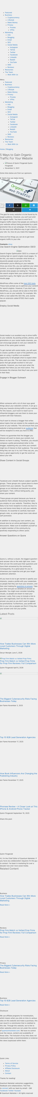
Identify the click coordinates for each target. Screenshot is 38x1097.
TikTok (12, 50)
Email (10, 40)
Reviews (11, 67)
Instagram (14, 47)
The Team (9, 72)
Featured (8, 13)
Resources (9, 70)
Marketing (9, 32)
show (10, 244)
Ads (9, 35)
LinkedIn (13, 57)
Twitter (12, 52)
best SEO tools (29, 283)
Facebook (14, 55)
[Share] (9, 205)
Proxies (13, 27)
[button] (19, 79)
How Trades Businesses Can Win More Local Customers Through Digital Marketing (18, 646)
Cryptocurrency (13, 18)
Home (2, 149)
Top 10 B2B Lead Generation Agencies (17, 737)
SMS (9, 65)
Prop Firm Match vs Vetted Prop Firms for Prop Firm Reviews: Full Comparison (18, 662)
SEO (9, 42)
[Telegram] (30, 210)
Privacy (10, 25)
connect (5, 1088)
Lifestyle (11, 20)
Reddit (12, 60)
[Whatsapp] (26, 205)
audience (29, 428)
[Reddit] (14, 210)
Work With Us (13, 75)
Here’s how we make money (13, 178)
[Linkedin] (34, 205)
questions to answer (25, 586)
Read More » (5, 905)
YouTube (13, 62)
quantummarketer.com (11, 1031)
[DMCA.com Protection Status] (14, 1056)
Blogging (11, 37)
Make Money (13, 22)
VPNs (12, 30)
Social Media (13, 45)
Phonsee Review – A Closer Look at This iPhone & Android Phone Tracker (18, 807)
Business (8, 15)
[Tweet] (18, 205)
